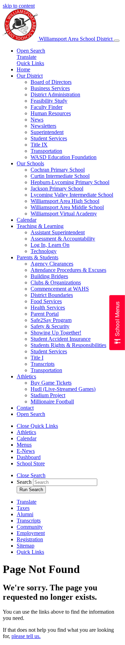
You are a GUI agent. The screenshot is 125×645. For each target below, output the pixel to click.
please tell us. (26, 636)
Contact (25, 408)
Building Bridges (49, 276)
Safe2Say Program (51, 320)
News (37, 120)
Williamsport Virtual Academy (64, 214)
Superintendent (47, 132)
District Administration (55, 94)
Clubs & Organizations (56, 282)
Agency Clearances (52, 264)
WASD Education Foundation (64, 157)
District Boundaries (52, 295)
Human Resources (51, 113)
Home (23, 69)
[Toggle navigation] (116, 41)
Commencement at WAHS (60, 289)
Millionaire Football (52, 401)
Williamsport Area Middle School (67, 207)
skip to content (19, 6)
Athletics (26, 376)
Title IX (39, 145)
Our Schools (30, 163)
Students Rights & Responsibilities (68, 345)
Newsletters (43, 126)
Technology (44, 251)
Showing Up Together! (56, 333)
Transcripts (43, 364)
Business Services (50, 88)
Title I (37, 358)
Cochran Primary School (58, 170)
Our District (30, 76)
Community (30, 527)
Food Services (46, 301)
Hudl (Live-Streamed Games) (63, 389)
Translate (26, 57)
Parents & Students (37, 257)
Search (24, 482)
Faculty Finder (46, 107)
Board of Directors (51, 82)
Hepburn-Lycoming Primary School (70, 182)
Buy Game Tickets (51, 383)
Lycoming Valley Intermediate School (72, 195)
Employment (31, 533)
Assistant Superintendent (58, 232)
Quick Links (30, 63)
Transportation (46, 151)
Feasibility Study (49, 101)
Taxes (23, 508)
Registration (30, 539)
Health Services (48, 307)
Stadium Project (48, 395)
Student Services (49, 138)
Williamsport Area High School (65, 201)
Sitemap (25, 546)
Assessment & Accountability (63, 239)
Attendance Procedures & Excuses (68, 270)
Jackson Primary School (57, 188)
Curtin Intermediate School (60, 176)
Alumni (25, 514)
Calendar (26, 220)
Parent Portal (45, 314)
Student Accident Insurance (61, 339)
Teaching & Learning (40, 226)
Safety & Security (50, 326)
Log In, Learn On (50, 245)
